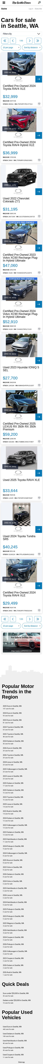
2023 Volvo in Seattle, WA (12, 868)
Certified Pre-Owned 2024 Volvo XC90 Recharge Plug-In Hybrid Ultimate (20, 314)
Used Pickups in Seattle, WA (13, 1049)
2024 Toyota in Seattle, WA (13, 728)
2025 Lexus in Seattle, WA (12, 805)
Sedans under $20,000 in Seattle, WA (17, 1001)
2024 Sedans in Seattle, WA (13, 742)
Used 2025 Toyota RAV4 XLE (21, 479)
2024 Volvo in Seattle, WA (12, 882)
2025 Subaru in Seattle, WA (13, 784)
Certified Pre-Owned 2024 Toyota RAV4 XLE (19, 87)
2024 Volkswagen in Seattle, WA (15, 854)
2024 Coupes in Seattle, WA (13, 938)
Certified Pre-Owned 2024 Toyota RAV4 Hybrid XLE (19, 144)
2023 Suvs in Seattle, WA (12, 721)
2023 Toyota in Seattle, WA (13, 798)
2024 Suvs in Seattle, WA (12, 714)
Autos (4, 8)
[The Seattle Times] (21, 2)
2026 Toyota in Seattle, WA (13, 756)
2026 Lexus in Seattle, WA (12, 896)
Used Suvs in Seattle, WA (12, 1028)
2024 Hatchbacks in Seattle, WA (15, 903)
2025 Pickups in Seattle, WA (13, 910)
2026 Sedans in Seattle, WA (13, 875)
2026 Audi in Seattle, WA (12, 973)
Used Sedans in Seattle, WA (13, 1035)
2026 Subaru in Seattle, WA (13, 966)
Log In (31, 8)
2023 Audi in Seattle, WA (12, 812)
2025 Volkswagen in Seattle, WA (15, 770)
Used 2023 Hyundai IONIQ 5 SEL (21, 369)
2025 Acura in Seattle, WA (12, 861)
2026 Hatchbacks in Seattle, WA (15, 931)
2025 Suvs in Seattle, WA (12, 707)
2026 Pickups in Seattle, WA (13, 945)
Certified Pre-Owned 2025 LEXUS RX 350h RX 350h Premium (19, 426)
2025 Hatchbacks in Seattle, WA (15, 889)
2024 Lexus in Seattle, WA (12, 763)
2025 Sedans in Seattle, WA (13, 791)
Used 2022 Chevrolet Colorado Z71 (16, 200)
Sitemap (21, 1062)
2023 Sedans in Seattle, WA (13, 833)
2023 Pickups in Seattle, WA (13, 917)
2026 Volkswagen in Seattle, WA (15, 952)
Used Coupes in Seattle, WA (13, 1056)
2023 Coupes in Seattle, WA (13, 959)
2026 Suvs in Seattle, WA (12, 749)
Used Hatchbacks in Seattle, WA (15, 1042)
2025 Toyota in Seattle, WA (13, 735)
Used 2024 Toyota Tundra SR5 (19, 538)
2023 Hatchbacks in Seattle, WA (15, 840)
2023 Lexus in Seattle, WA (12, 777)
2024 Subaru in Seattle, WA (13, 819)
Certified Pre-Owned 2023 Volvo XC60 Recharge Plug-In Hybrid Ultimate (20, 257)
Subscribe (38, 8)
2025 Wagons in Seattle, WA (13, 924)
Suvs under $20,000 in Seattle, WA (16, 994)
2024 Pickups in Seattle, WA (13, 847)
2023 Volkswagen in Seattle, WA (15, 826)
